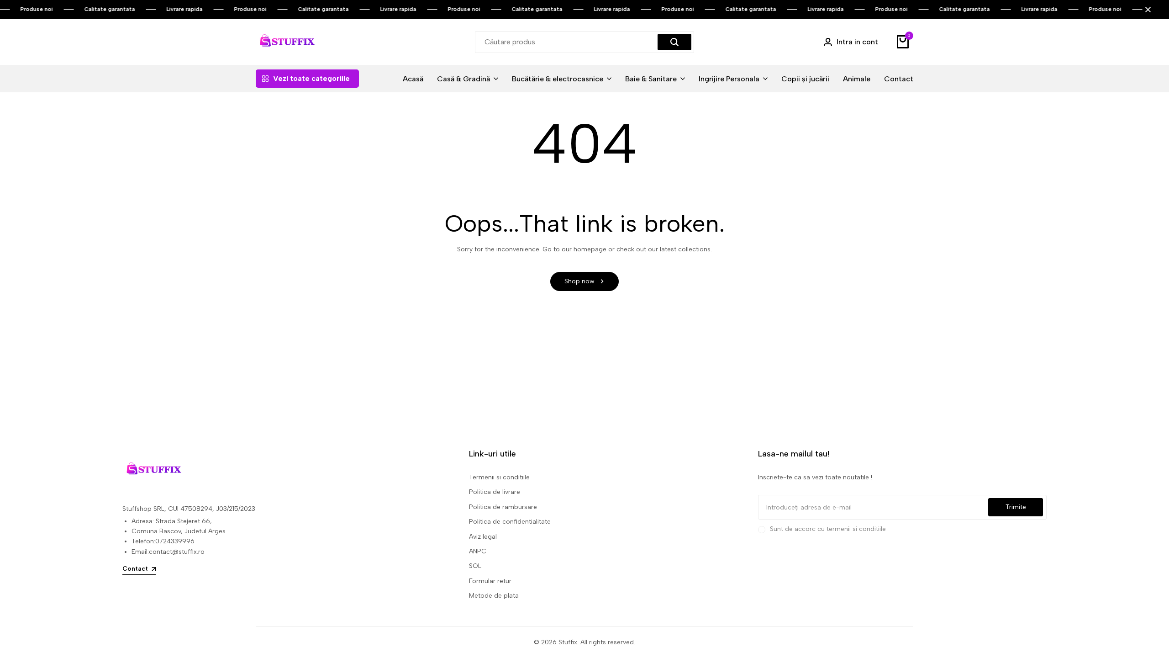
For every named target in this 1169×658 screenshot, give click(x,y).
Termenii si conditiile (499, 477)
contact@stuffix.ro (177, 552)
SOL (475, 566)
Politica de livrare (494, 492)
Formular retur (490, 581)
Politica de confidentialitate (510, 521)
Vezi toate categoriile (311, 78)
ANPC (477, 551)
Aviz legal (483, 537)
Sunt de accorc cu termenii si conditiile (828, 529)
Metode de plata (494, 596)
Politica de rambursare (503, 507)
